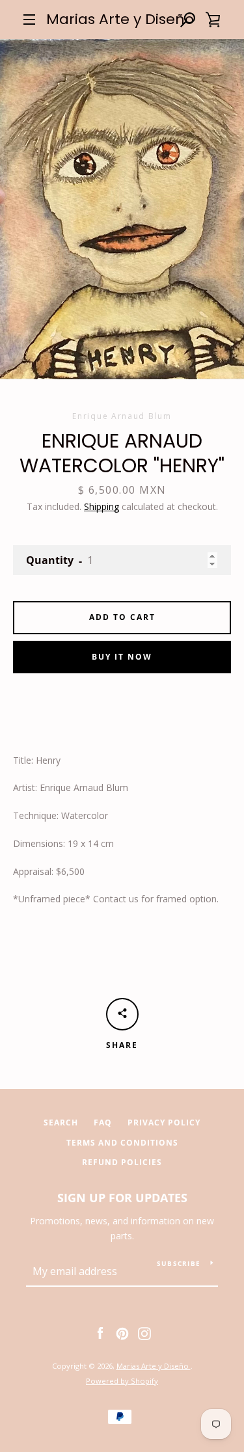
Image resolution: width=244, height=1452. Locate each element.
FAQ (103, 1122)
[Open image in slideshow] (122, 209)
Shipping (101, 506)
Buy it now (122, 656)
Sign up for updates (122, 1197)
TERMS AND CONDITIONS (122, 1142)
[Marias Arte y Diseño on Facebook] (100, 1332)
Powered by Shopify (122, 1381)
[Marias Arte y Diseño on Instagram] (144, 1332)
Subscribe (178, 1263)
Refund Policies (122, 1162)
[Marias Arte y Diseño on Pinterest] (122, 1332)
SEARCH (61, 1122)
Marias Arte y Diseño (120, 19)
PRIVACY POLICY (164, 1122)
